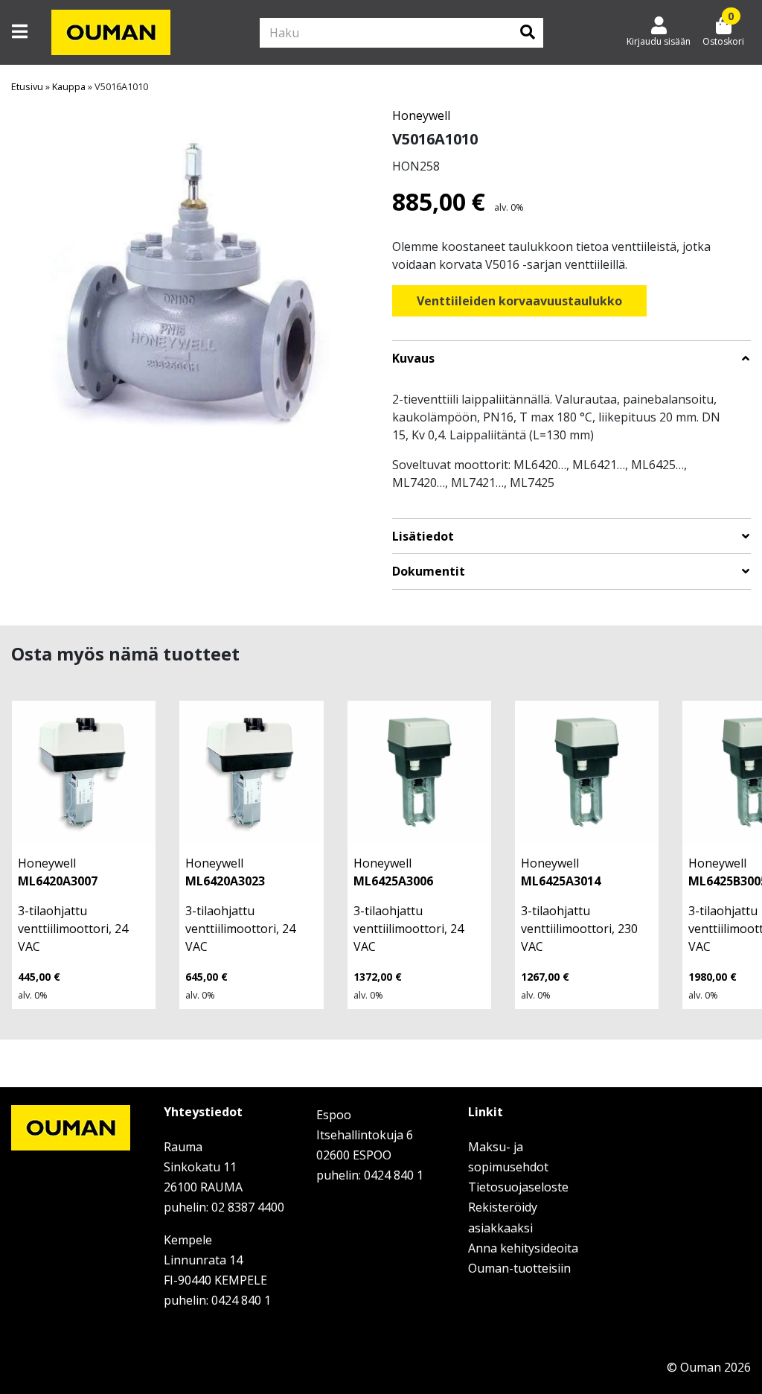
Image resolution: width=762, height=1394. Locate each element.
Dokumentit (428, 571)
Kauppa (69, 86)
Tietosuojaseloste (518, 1187)
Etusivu (27, 86)
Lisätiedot (423, 536)
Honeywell (421, 115)
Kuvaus (413, 358)
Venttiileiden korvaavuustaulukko (519, 301)
